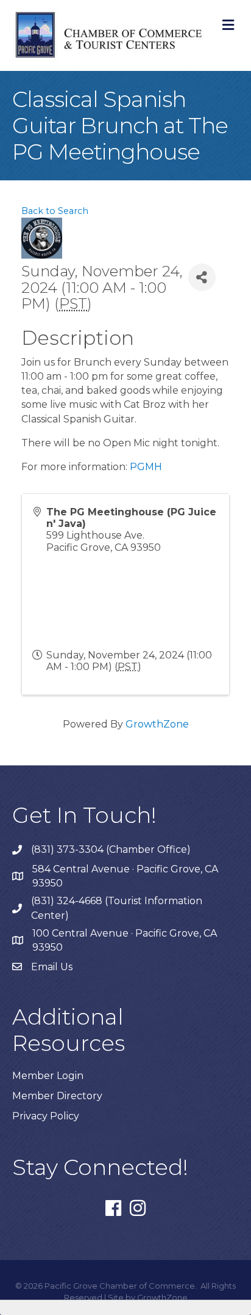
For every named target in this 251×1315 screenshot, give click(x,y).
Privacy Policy (45, 1116)
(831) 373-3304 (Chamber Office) (111, 849)
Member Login (47, 1075)
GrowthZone (157, 724)
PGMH (146, 467)
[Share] (202, 277)
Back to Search (54, 210)
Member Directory (57, 1096)
